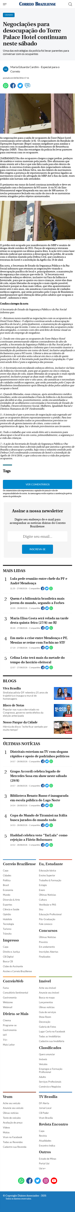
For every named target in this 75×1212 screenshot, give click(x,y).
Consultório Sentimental (15, 992)
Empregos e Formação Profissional (50, 1070)
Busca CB (8, 961)
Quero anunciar (47, 1054)
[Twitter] (20, 87)
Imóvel (45, 981)
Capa (5, 870)
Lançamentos (46, 1002)
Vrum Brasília (46, 1117)
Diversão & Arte (11, 899)
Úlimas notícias (47, 1007)
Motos (6, 1132)
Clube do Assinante (13, 966)
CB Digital (8, 956)
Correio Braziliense (19, 864)
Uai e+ (42, 1168)
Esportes (7, 904)
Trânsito (7, 933)
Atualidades (45, 1140)
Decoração (44, 1021)
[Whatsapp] (5, 87)
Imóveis (43, 1059)
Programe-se (10, 1025)
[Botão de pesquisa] (70, 4)
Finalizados (44, 956)
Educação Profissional (50, 914)
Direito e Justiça (11, 951)
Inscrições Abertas (48, 951)
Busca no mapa (47, 997)
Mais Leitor (9, 1044)
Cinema (7, 1020)
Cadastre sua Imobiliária (51, 1041)
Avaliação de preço (12, 1122)
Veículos (43, 1064)
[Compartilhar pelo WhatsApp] (51, 589)
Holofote (7, 919)
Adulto (42, 1076)
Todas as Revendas (13, 1142)
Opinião (7, 914)
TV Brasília (48, 1097)
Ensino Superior (47, 875)
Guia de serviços (47, 1012)
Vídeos (6, 1127)
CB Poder (44, 1112)
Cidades (7, 875)
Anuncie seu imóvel (49, 992)
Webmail (7, 1007)
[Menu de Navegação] (5, 4)
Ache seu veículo (11, 1103)
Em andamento (47, 946)
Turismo (7, 928)
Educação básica (47, 870)
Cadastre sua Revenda (14, 1146)
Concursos (48, 931)
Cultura (43, 899)
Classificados (50, 1048)
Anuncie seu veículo (13, 1107)
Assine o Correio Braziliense (17, 971)
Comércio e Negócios (50, 1086)
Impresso (11, 940)
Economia (8, 890)
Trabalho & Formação (50, 880)
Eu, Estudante (51, 864)
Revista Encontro (53, 1124)
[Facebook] (13, 87)
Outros (45, 1152)
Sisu (41, 909)
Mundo (6, 894)
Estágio (43, 885)
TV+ (5, 1039)
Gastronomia (10, 997)
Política (7, 880)
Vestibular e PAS (47, 904)
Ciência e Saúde (11, 909)
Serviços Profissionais (50, 1081)
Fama (6, 987)
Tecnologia (8, 924)
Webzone (8, 1002)
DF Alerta (44, 1103)
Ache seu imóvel (47, 987)
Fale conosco (45, 924)
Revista (43, 1135)
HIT (5, 1034)
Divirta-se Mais (15, 1014)
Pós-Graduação (47, 919)
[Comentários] (27, 87)
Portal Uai (44, 1163)
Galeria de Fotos (47, 1026)
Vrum (7, 1097)
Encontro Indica (47, 1145)
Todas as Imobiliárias (50, 1036)
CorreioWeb (13, 981)
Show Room (45, 1016)
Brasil (6, 885)
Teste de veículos (12, 1117)
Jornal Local (45, 1107)
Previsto (43, 942)
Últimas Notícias (47, 894)
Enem (42, 890)
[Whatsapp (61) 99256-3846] (21, 1181)
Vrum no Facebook (12, 1137)
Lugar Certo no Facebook (52, 1031)
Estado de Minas (47, 1158)
